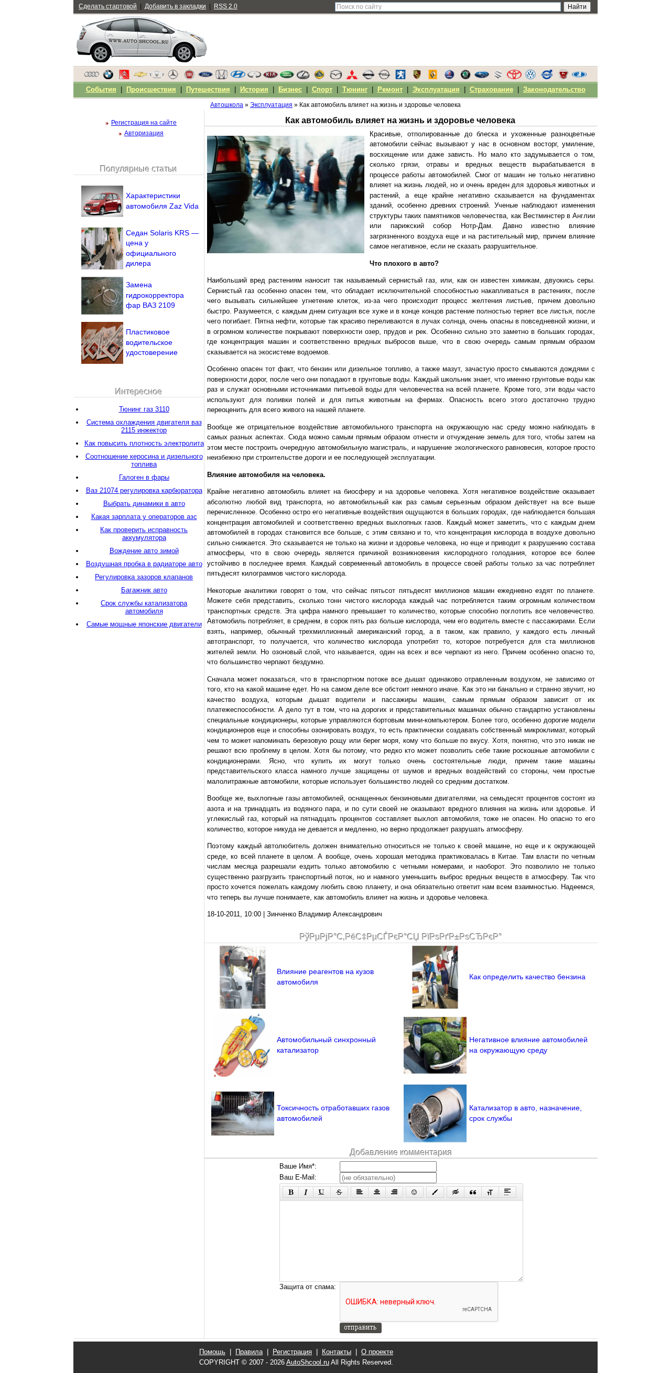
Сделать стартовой (108, 6)
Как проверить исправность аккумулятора (144, 534)
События (101, 89)
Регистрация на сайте (144, 122)
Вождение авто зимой (144, 551)
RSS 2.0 (225, 6)
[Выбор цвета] (435, 1192)
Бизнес (290, 89)
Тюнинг (354, 89)
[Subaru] (481, 77)
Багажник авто (144, 590)
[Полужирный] (291, 1192)
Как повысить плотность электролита (144, 443)
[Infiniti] (254, 77)
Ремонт (390, 89)
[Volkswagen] (530, 77)
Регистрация (292, 1352)
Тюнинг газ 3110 (144, 409)
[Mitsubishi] (351, 77)
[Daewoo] (156, 77)
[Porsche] (416, 77)
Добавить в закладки (175, 6)
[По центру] (377, 1192)
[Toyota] (514, 77)
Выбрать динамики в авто (144, 503)
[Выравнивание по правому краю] (394, 1192)
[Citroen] (124, 77)
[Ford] (205, 77)
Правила (249, 1352)
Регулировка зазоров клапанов (144, 577)
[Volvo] (546, 77)
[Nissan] (368, 77)
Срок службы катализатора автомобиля (144, 607)
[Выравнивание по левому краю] (360, 1192)
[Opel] (384, 77)
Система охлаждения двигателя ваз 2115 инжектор (144, 426)
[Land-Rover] (286, 77)
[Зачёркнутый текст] (339, 1192)
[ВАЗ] (579, 77)
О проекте (377, 1352)
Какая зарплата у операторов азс (144, 517)
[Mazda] (335, 77)
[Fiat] (189, 77)
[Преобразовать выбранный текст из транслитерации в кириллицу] (490, 1192)
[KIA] (270, 77)
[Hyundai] (238, 77)
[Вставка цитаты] (473, 1192)
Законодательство (554, 89)
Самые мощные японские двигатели (144, 624)
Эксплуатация (436, 89)
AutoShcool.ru (307, 1362)
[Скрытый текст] (455, 1192)
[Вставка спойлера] (507, 1192)
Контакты (336, 1352)
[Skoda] (465, 77)
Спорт (322, 89)
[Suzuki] (498, 77)
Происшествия (151, 89)
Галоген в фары (144, 477)
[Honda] (221, 77)
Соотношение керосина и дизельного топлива (144, 460)
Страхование (491, 89)
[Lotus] (319, 77)
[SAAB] (449, 77)
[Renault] (433, 77)
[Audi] (91, 77)
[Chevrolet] (140, 77)
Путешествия (208, 89)
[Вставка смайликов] (415, 1192)
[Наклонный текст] (305, 1192)
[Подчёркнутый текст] (322, 1192)
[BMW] (108, 77)
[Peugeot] (400, 77)
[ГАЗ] (563, 77)
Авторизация (144, 133)
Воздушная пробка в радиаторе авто (144, 564)
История (254, 89)
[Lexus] (303, 77)
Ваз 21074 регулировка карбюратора (144, 490)
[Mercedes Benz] (173, 77)
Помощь (212, 1352)
